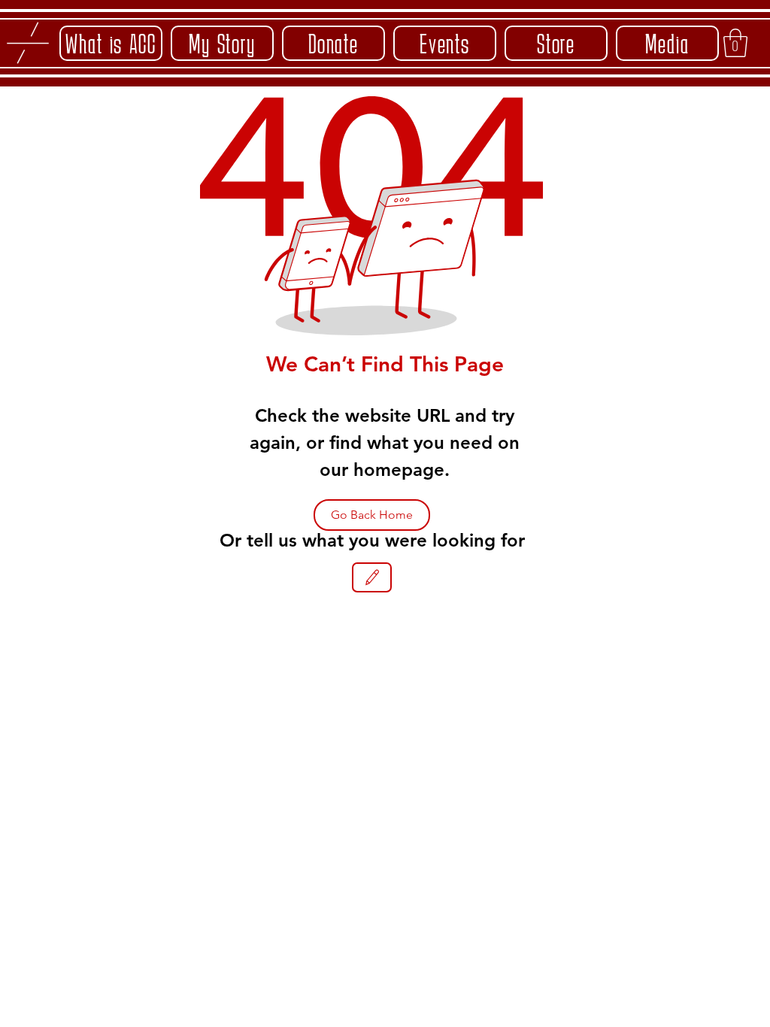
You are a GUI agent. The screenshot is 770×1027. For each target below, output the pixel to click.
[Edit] (372, 577)
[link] (735, 43)
